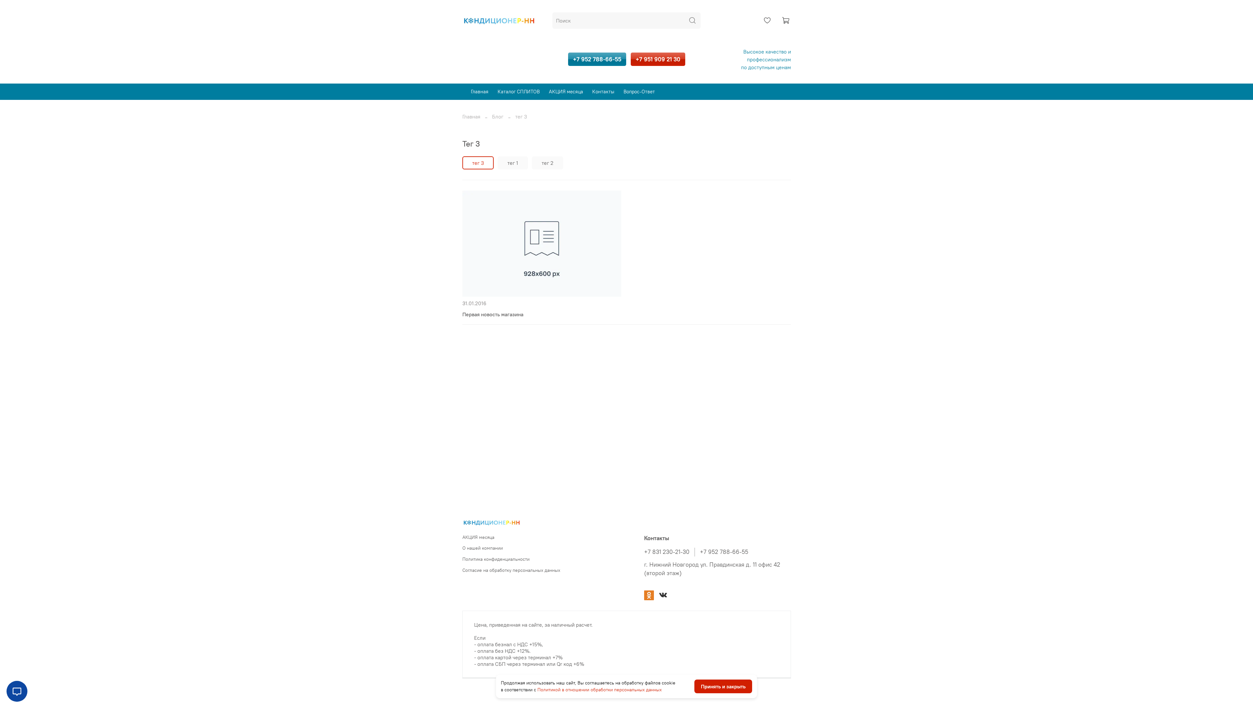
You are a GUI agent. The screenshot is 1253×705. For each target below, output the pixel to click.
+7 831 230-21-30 (666, 552)
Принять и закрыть (723, 686)
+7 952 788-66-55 (597, 59)
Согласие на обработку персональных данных (511, 570)
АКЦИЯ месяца (566, 91)
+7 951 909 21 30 (658, 59)
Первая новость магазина (492, 314)
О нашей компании (482, 548)
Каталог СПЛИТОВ (519, 91)
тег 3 (478, 163)
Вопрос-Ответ (639, 91)
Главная (479, 91)
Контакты (603, 91)
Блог (497, 116)
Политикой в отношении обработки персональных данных (599, 690)
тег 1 (512, 163)
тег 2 (547, 163)
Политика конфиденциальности (496, 559)
